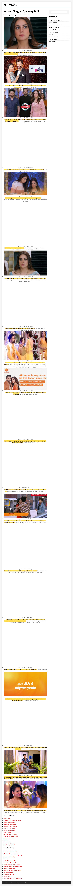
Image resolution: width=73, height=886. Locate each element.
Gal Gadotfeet (7, 842)
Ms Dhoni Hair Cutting (9, 857)
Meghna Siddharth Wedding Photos (13, 866)
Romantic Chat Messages (10, 826)
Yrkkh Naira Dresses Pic (10, 860)
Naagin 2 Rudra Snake (54, 37)
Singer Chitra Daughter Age (11, 836)
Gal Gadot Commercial (54, 27)
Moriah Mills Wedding (9, 830)
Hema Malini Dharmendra (10, 862)
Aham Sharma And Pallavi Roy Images (13, 855)
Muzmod (51, 34)
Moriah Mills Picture (53, 32)
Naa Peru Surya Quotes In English (12, 820)
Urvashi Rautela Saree (9, 868)
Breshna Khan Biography (10, 824)
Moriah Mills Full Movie (9, 822)
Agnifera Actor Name (9, 828)
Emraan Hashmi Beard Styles (55, 25)
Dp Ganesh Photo (53, 22)
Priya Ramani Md (52, 41)
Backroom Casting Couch (10, 834)
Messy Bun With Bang (9, 844)
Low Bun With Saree (9, 874)
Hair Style (6, 859)
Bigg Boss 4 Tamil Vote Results (12, 864)
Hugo (19, 882)
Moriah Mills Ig (7, 818)
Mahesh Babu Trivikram (10, 846)
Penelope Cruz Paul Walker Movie (12, 870)
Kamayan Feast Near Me (54, 29)
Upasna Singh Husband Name (11, 853)
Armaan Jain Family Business (55, 20)
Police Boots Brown (8, 872)
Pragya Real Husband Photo (55, 39)
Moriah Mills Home (8, 876)
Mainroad (24, 882)
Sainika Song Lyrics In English (11, 851)
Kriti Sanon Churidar (9, 838)
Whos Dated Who (8, 832)
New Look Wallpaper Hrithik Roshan (13, 878)
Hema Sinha (7, 840)
